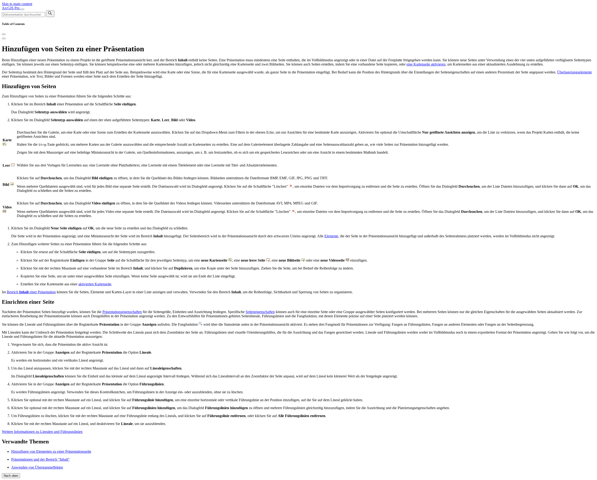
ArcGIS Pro (11, 8)
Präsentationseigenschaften (122, 312)
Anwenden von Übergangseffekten (37, 467)
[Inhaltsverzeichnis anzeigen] (4, 38)
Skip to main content (17, 4)
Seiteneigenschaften (260, 312)
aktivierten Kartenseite (94, 284)
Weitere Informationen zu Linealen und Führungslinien (42, 432)
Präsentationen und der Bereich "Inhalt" (40, 459)
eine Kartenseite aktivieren (425, 64)
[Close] (4, 34)
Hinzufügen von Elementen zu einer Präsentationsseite (51, 451)
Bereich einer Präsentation (31, 292)
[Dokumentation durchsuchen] (50, 13)
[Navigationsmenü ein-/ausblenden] (22, 9)
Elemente (331, 236)
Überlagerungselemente (574, 72)
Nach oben (11, 475)
